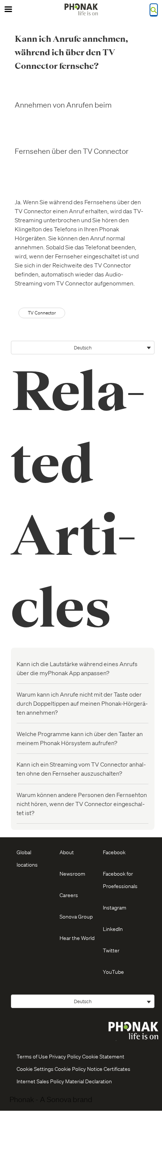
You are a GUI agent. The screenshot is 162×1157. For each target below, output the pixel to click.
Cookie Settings (35, 1068)
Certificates (117, 1068)
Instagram (114, 907)
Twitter (111, 950)
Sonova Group (76, 916)
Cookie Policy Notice (78, 1068)
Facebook (114, 852)
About (67, 852)
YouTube (113, 971)
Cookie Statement (103, 1056)
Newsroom (72, 873)
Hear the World (77, 937)
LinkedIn (113, 928)
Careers (69, 894)
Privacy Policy (65, 1056)
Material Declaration (88, 1081)
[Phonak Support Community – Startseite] (81, 9)
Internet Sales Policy (40, 1081)
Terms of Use (32, 1056)
